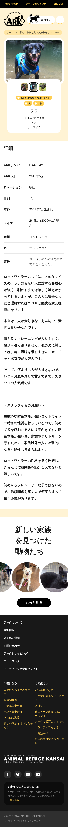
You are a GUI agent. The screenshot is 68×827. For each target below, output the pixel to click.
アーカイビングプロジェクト (21, 668)
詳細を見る (13, 799)
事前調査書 (10, 699)
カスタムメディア (31, 821)
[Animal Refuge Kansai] (14, 18)
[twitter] (18, 774)
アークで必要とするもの (49, 721)
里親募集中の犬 (13, 705)
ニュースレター (13, 661)
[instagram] (28, 774)
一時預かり (41, 733)
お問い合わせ (12, 645)
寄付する (40, 705)
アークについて (13, 622)
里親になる (10, 683)
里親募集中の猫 (13, 711)
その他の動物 (12, 717)
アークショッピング (16, 653)
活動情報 (9, 630)
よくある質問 (12, 637)
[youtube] (38, 774)
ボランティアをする (47, 727)
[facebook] (7, 774)
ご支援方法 (41, 683)
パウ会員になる (44, 690)
